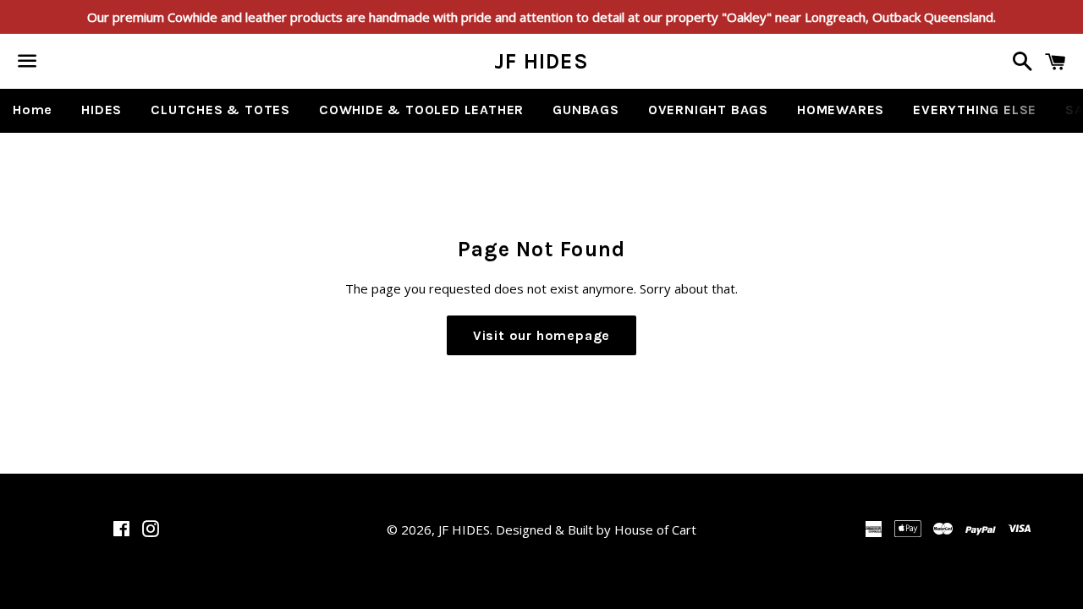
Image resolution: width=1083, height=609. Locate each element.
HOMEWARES (840, 110)
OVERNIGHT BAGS (708, 110)
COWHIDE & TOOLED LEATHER (421, 110)
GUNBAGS (585, 110)
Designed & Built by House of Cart (596, 529)
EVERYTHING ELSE (974, 110)
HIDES (101, 110)
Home (32, 110)
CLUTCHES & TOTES (220, 110)
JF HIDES (541, 61)
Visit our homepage (541, 335)
